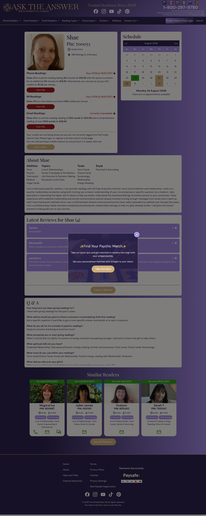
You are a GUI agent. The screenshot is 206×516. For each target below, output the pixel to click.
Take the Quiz (103, 269)
